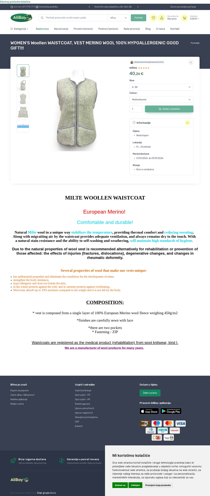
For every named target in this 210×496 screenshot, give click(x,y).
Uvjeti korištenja (83, 390)
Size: (132, 80)
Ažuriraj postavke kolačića (15, 1)
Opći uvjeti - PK (82, 399)
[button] (149, 411)
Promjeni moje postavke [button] (158, 485)
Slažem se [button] (120, 485)
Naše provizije (132, 28)
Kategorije (20, 28)
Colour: (133, 93)
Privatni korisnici (83, 28)
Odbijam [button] (135, 485)
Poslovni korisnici (108, 28)
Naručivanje (61, 28)
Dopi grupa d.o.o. (46, 492)
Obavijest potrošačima (86, 417)
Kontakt (175, 28)
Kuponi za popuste (19, 390)
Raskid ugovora (82, 404)
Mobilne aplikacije (18, 399)
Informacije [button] (144, 122)
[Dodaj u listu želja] (190, 62)
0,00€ (193, 17)
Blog (148, 28)
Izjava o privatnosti (84, 408)
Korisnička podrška (48, 7)
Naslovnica (42, 28)
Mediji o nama (17, 404)
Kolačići (79, 426)
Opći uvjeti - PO (82, 395)
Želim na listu (150, 393)
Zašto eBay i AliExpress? (22, 395)
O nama (160, 28)
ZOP (77, 421)
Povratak (195, 43)
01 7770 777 (29, 7)
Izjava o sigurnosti (84, 413)
